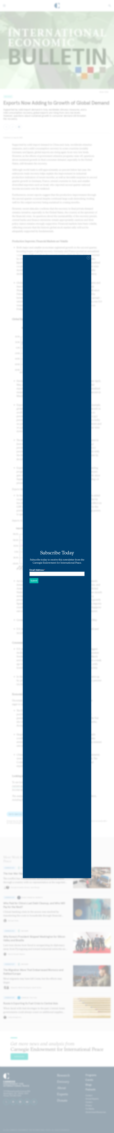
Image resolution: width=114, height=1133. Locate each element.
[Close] (88, 257)
